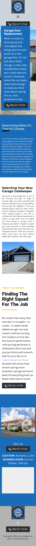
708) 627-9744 (19, 24)
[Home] (18, 6)
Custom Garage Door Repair (15, 360)
